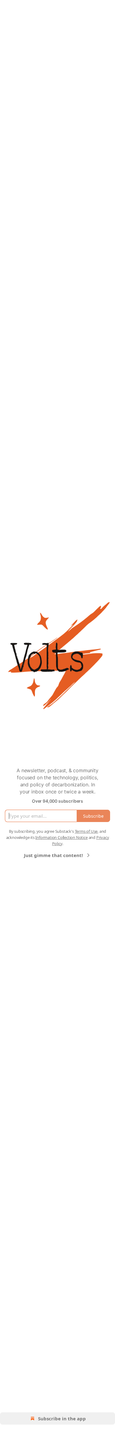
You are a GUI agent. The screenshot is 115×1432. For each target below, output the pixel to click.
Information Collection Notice (61, 837)
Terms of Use (86, 831)
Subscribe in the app (62, 1418)
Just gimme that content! (53, 855)
